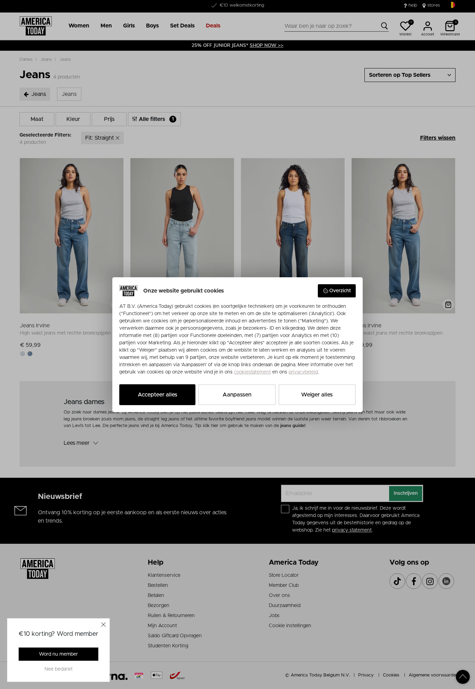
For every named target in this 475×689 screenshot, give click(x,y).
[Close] (103, 624)
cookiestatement (252, 372)
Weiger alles (317, 394)
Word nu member (58, 654)
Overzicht (340, 290)
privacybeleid (303, 372)
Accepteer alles (157, 394)
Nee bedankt (59, 669)
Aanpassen (237, 394)
